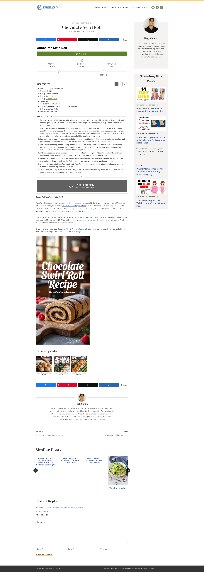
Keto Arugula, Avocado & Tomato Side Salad (70, 460)
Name (39, 549)
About (145, 7)
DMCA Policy (129, 568)
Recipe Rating (42, 511)
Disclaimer (138, 568)
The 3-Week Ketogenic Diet (74, 206)
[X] (157, 7)
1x (116, 84)
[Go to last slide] (35, 470)
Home (97, 7)
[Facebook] (153, 7)
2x (120, 84)
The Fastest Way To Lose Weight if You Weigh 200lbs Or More (151, 203)
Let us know (80, 187)
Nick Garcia (76, 32)
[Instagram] (161, 7)
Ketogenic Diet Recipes (82, 23)
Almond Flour (51, 99)
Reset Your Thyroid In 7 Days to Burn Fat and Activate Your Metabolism (150, 140)
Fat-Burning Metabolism (147, 105)
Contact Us (152, 568)
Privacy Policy (109, 568)
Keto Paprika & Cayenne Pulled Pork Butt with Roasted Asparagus (45, 461)
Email (71, 549)
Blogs (145, 568)
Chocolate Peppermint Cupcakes (50, 433)
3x (125, 84)
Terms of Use (119, 568)
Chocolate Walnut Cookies (116, 433)
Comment (41, 522)
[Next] (128, 470)
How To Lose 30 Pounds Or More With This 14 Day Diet (149, 110)
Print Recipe (83, 54)
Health (139, 165)
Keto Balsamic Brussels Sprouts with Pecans (94, 460)
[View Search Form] (166, 7)
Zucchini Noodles (117, 488)
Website (103, 549)
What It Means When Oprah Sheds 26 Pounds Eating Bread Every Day (149, 171)
